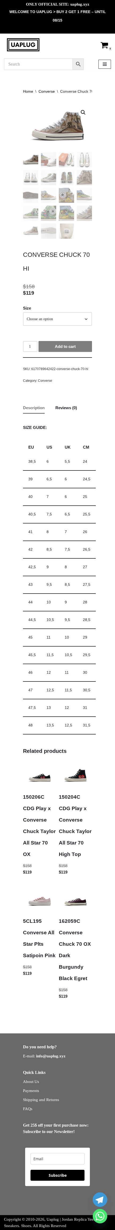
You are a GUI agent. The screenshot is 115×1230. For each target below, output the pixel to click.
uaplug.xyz (79, 4)
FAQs (27, 1109)
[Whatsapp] (100, 1216)
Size (27, 308)
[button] (83, 112)
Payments (31, 1091)
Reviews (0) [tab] (66, 407)
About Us (31, 1081)
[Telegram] (100, 1199)
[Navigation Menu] (104, 64)
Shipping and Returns (41, 1100)
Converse (47, 91)
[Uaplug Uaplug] (23, 44)
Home (28, 91)
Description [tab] (34, 407)
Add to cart (65, 346)
